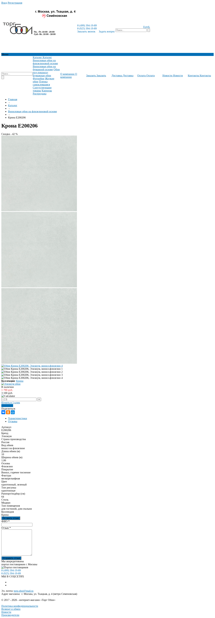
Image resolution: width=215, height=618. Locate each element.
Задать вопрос (107, 31)
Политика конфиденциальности (19, 606)
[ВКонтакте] (3, 412)
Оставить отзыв (11, 518)
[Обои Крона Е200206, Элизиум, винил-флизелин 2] (39, 286)
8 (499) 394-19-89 (87, 25)
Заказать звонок (86, 31)
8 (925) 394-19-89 (87, 28)
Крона (19, 380)
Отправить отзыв (11, 558)
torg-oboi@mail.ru (23, 590)
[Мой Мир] (13, 412)
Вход (4, 2)
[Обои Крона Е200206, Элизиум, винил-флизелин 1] (39, 210)
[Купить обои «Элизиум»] (10, 383)
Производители (10, 615)
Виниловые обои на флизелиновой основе (32, 111)
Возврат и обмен (10, 609)
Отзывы (12, 421)
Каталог (12, 105)
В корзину (7, 405)
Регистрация (15, 2)
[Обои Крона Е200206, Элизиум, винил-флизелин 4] (32, 365)
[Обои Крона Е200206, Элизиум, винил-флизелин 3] (39, 362)
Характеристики (17, 418)
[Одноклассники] (8, 412)
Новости (6, 612)
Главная (12, 99)
